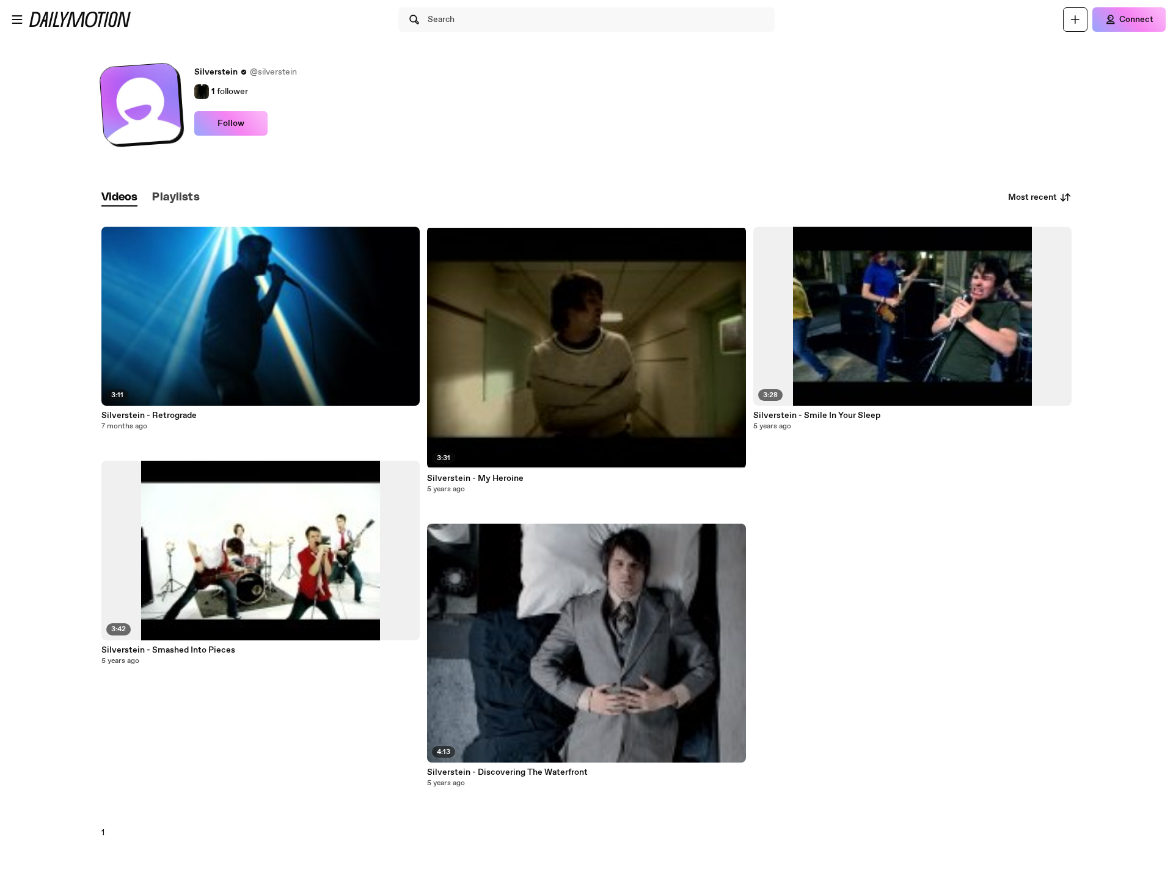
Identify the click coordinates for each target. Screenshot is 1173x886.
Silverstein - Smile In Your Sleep (816, 415)
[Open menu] (17, 19)
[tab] (119, 197)
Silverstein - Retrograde (149, 415)
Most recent (1032, 197)
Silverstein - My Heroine (475, 478)
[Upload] (1075, 19)
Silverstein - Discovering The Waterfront (507, 772)
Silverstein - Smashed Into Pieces (168, 650)
